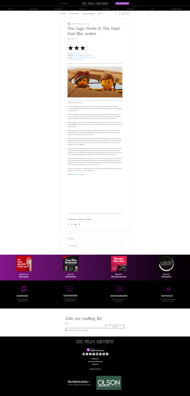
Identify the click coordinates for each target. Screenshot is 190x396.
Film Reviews (166, 276)
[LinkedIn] (107, 354)
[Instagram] (100, 354)
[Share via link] (79, 224)
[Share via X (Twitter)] (72, 224)
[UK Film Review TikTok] (87, 354)
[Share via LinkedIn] (75, 224)
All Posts (63, 14)
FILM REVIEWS (22, 296)
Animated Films (81, 219)
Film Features (89, 219)
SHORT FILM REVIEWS (118, 296)
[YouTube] (97, 354)
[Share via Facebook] (68, 224)
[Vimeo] (103, 354)
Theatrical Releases (88, 14)
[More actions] (121, 24)
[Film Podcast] (83, 354)
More (100, 14)
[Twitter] (93, 354)
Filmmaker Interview (118, 276)
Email (67, 323)
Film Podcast (23, 276)
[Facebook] (90, 354)
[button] (152, 8)
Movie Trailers (74, 14)
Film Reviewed (70, 276)
